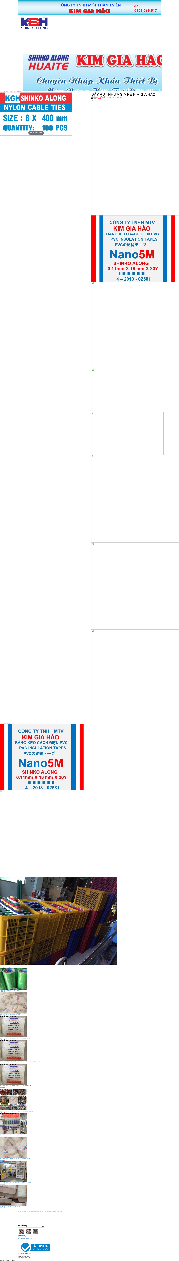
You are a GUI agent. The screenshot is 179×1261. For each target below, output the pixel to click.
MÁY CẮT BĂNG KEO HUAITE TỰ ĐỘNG (126, 34)
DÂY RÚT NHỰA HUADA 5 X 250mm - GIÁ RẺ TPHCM (15, 1182)
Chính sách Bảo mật (24, 1237)
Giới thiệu (47, 34)
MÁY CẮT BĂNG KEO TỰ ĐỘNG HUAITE (80, 34)
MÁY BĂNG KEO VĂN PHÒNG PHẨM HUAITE (43, 39)
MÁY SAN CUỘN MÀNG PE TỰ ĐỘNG (124, 39)
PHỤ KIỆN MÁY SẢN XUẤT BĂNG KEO (40, 45)
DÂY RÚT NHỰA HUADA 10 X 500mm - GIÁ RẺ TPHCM (15, 1086)
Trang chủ (28, 34)
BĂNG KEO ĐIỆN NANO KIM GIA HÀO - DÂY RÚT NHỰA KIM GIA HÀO (20, 1062)
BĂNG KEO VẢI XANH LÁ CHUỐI (9, 990)
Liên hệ (87, 45)
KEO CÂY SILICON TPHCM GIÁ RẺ (10, 1206)
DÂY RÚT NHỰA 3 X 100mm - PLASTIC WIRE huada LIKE (16, 1111)
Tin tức (71, 45)
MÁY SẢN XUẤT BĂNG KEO (86, 39)
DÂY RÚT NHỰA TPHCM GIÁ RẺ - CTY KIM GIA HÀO (15, 1038)
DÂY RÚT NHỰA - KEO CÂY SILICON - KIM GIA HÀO (15, 1159)
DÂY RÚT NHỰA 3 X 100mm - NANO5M (11, 1135)
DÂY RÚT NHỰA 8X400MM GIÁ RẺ (10, 1014)
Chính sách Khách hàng (25, 1238)
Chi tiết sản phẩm (5, 723)
